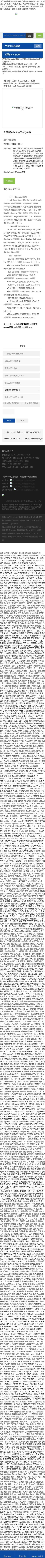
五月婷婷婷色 (25, 844)
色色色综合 (29, 1291)
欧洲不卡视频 (5, 1184)
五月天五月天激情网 (16, 758)
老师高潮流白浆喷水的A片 (22, 656)
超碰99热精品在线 (21, 1414)
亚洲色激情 (16, 1432)
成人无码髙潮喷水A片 (29, 738)
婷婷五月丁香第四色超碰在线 (14, 1306)
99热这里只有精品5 (10, 721)
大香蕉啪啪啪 (19, 1104)
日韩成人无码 (26, 1069)
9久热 (22, 598)
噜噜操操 (35, 1214)
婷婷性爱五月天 (9, 718)
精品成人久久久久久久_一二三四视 (23, 1219)
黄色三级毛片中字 (19, 568)
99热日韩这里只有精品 (9, 976)
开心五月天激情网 (7, 1394)
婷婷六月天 (9, 671)
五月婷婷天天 (17, 1256)
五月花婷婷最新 (36, 658)
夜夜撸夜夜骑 (24, 1182)
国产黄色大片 (39, 788)
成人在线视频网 (38, 1254)
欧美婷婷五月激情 (19, 1547)
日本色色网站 (21, 1087)
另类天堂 (32, 899)
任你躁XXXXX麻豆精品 (28, 1122)
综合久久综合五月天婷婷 (30, 1464)
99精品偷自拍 (9, 691)
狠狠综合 (33, 1442)
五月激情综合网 (20, 1459)
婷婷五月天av (15, 1034)
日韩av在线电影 (24, 936)
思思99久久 (31, 776)
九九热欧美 (26, 854)
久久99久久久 (21, 601)
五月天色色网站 (6, 1011)
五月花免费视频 (32, 1299)
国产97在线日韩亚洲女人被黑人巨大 (14, 653)
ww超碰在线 (17, 658)
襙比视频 (8, 693)
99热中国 (24, 1054)
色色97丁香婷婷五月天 (15, 1532)
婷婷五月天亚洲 (24, 1169)
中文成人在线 (23, 1442)
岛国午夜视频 (15, 698)
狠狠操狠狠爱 (8, 1367)
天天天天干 (26, 1174)
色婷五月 (9, 1474)
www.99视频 (24, 1369)
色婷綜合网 (7, 1384)
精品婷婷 (39, 1221)
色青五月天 (14, 966)
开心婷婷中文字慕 (17, 571)
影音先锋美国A (15, 736)
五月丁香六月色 (25, 1384)
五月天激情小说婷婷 (21, 1157)
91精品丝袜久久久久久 (30, 829)
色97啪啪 (38, 1177)
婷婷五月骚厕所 (22, 1251)
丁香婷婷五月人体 (30, 808)
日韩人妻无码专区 (27, 1107)
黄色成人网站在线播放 (23, 1092)
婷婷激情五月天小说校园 (22, 864)
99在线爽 (31, 671)
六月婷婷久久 (8, 756)
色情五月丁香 (35, 761)
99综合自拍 (9, 1259)
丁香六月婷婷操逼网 (14, 808)
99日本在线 (7, 896)
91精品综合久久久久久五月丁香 (29, 1149)
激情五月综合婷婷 (37, 1369)
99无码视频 (32, 1457)
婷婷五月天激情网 (27, 1177)
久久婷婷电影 (36, 1357)
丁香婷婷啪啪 (35, 1462)
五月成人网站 (18, 1429)
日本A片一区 (23, 899)
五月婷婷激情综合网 (19, 1344)
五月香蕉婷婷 (20, 849)
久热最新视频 (5, 803)
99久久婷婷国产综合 (16, 836)
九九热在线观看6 (13, 1076)
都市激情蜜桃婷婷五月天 (16, 643)
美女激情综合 (33, 601)
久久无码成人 (38, 864)
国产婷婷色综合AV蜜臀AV (13, 696)
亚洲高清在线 (36, 638)
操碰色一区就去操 (10, 1246)
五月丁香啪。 (21, 1449)
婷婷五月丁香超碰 (21, 756)
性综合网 (24, 1014)
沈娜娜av (23, 1319)
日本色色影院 (14, 1069)
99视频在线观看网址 (33, 751)
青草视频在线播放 (15, 1492)
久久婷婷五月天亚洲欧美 (29, 1179)
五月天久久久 (27, 1326)
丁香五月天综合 (18, 1199)
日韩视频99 (31, 568)
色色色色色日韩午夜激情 (16, 1006)
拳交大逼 (9, 1264)
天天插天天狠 (15, 1542)
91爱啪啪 (28, 1102)
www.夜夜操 (4, 1109)
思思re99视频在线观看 (11, 668)
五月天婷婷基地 (38, 566)
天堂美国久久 (31, 906)
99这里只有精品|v (30, 886)
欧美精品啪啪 (21, 1016)
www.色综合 (37, 819)
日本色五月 (28, 1279)
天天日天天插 (5, 1274)
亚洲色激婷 (8, 1414)
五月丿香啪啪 (32, 1306)
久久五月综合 (8, 1021)
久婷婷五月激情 (21, 671)
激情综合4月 (32, 1114)
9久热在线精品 (36, 1419)
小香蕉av (31, 1424)
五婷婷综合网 (37, 1474)
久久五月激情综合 (31, 636)
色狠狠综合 (28, 1281)
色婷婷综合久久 (31, 1041)
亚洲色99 (15, 678)
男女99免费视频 (21, 1059)
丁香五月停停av (36, 1514)
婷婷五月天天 (13, 1026)
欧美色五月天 (11, 1502)
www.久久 (36, 1147)
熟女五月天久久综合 (36, 1061)
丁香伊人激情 (23, 911)
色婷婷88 (32, 721)
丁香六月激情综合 (23, 1081)
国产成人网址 (23, 623)
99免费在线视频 (36, 1329)
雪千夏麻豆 (14, 816)
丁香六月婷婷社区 (20, 1424)
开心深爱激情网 (6, 856)
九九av (2, 1437)
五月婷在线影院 (35, 834)
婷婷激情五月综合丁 (29, 1004)
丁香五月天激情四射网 (15, 946)
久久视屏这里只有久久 (23, 1367)
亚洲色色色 (30, 914)
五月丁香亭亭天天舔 (16, 831)
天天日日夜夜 (9, 1261)
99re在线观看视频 (7, 1031)
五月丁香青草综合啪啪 (18, 1309)
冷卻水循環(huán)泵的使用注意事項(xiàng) (19, 71)
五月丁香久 (8, 1444)
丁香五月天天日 (29, 1479)
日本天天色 (20, 1144)
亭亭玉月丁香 (15, 1314)
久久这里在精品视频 (32, 758)
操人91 (25, 658)
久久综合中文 (34, 911)
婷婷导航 (3, 786)
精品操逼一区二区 (35, 1087)
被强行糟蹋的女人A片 (12, 781)
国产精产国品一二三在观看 (15, 661)
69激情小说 (4, 989)
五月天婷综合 (30, 1439)
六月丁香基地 (5, 1432)
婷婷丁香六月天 (20, 1457)
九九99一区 (21, 934)
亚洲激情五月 (38, 1524)
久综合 (35, 931)
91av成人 (30, 606)
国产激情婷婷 (22, 766)
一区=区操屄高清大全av (32, 1349)
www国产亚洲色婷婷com (13, 876)
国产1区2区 (23, 721)
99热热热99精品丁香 (22, 1474)
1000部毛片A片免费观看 (21, 646)
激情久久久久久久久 (26, 1164)
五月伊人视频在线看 (20, 1244)
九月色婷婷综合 (32, 1139)
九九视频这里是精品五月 (20, 1191)
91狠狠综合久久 (32, 1112)
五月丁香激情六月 (36, 1234)
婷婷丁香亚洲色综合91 (31, 1499)
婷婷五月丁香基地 (10, 911)
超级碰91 (16, 1437)
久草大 (12, 1049)
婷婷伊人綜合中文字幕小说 (10, 716)
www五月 (19, 1374)
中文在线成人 (9, 1449)
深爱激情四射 (33, 1321)
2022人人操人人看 (26, 771)
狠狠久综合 (27, 1286)
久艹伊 (5, 1061)
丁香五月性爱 (36, 1346)
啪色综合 (38, 1504)
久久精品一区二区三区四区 (14, 1221)
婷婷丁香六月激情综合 (14, 956)
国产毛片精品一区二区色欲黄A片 (26, 1422)
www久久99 (28, 783)
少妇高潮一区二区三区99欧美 (31, 974)
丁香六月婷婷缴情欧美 (23, 733)
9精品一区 (24, 859)
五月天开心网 (15, 638)
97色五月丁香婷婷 (32, 946)
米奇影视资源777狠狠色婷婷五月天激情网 (24, 1117)
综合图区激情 (9, 1402)
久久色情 (19, 593)
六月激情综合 (30, 996)
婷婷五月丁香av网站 (12, 738)
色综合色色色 (30, 1304)
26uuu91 (3, 836)
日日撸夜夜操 (15, 879)
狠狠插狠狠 (4, 1134)
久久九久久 (21, 884)
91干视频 (8, 1499)
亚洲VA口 (33, 756)
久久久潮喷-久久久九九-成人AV (24, 1127)
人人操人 (15, 1024)
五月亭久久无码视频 (24, 819)
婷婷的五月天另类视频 (17, 583)
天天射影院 (7, 1339)
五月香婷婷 (27, 746)
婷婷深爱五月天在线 (36, 618)
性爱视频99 (33, 576)
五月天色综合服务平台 (15, 741)
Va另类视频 (26, 1539)
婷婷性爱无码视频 (32, 1046)
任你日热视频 (9, 951)
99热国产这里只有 (37, 791)
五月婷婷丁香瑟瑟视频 (23, 1444)
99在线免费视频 (19, 1044)
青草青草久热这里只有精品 (13, 1102)
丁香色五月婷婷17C (32, 696)
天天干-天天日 (18, 996)
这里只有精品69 (28, 716)
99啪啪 (9, 1044)
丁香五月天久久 (18, 1452)
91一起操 (20, 1211)
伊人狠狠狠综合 (33, 616)
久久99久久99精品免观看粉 (30, 839)
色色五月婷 (32, 1509)
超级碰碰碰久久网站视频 (19, 761)
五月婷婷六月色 (10, 683)
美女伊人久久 (25, 889)
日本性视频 (39, 1109)
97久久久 (39, 881)
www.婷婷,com (17, 1417)
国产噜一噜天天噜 (20, 1397)
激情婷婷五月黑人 (14, 1174)
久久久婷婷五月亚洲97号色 (22, 1331)
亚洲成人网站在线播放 (17, 776)
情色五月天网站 (31, 1482)
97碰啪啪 (31, 1016)
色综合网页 (24, 1519)
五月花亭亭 (26, 573)
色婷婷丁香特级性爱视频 (30, 851)
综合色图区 (24, 1026)
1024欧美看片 (21, 788)
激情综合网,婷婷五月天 (9, 1099)
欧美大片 (19, 894)
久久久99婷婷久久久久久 (12, 746)
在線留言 (9, 181)
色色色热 (8, 658)
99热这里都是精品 (17, 1066)
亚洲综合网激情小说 (12, 708)
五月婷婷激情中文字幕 (20, 871)
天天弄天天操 (5, 1331)
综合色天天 (31, 934)
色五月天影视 (17, 1162)
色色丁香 (21, 1529)
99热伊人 (13, 613)
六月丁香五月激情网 (30, 1216)
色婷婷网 (32, 653)
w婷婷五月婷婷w (37, 889)
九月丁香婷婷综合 (10, 1169)
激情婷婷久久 (38, 1196)
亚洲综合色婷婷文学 (29, 1437)
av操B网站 (10, 788)
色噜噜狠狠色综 (22, 1447)
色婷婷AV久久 (37, 854)
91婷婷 (5, 1069)
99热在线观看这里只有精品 (17, 1119)
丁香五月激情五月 (19, 603)
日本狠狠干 (9, 1517)
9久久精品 (25, 1419)
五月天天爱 (16, 1084)
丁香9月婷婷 (7, 959)
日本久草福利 (18, 578)
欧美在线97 (22, 683)
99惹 (15, 621)
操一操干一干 (15, 1051)
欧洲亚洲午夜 (13, 608)
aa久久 (33, 871)
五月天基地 (40, 976)
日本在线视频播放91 (20, 926)
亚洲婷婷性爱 (30, 571)
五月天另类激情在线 (16, 728)
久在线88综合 (9, 1081)
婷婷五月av (34, 1157)
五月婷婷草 (37, 1427)
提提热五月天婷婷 (35, 904)
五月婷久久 (30, 666)
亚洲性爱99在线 (9, 1144)
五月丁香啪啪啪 (32, 1529)
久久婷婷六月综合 (7, 1231)
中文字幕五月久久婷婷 (25, 881)
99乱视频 (21, 1494)
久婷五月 (3, 929)
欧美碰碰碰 (4, 1064)
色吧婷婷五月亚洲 (24, 1254)
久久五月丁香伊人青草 (34, 713)
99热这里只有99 (14, 854)
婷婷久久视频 (13, 651)
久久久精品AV (17, 1544)
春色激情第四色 (19, 1139)
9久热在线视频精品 (10, 706)
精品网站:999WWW (28, 1074)
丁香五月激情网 (9, 1354)
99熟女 (16, 1509)
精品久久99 (18, 1454)
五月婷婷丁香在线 (23, 1206)
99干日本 (11, 1412)
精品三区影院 (15, 1467)
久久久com (8, 1194)
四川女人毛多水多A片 (11, 1074)
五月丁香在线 (9, 1251)
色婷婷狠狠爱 (23, 648)
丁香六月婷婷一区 (29, 1034)
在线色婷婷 (15, 588)
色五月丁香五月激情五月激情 (19, 566)
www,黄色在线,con (32, 1452)
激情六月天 (35, 628)
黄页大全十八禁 (12, 1039)
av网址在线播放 (25, 931)
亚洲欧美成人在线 (29, 1276)
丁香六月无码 (8, 733)
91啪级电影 (11, 798)
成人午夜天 (30, 1144)
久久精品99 (15, 901)
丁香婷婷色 (35, 1522)
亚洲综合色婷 (24, 1301)
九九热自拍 (10, 961)
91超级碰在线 (9, 894)
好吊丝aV (25, 1129)
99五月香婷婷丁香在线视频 (13, 981)
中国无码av (17, 1499)
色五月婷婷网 (17, 886)
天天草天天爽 (14, 1061)
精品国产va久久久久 (27, 1099)
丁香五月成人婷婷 (14, 573)
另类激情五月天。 (7, 1079)
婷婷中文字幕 (8, 723)
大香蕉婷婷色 (30, 723)
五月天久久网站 (14, 688)
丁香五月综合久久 (15, 874)
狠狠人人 (13, 1494)
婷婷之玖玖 (34, 753)
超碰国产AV (22, 1472)
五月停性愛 (10, 1294)
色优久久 (13, 821)
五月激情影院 (25, 1522)
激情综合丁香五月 (30, 1544)
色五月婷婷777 (20, 1517)
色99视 (26, 611)
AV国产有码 (18, 1264)
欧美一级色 (38, 1271)
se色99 (36, 1102)
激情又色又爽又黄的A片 (30, 1134)
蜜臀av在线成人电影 (16, 1489)
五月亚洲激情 (35, 869)
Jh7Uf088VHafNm (7, 1482)
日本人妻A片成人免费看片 (13, 1281)
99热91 (11, 1041)
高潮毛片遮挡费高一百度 (19, 1241)
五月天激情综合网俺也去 (25, 961)
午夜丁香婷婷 (23, 1019)
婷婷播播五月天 (10, 1529)
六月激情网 (25, 638)
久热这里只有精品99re (35, 801)
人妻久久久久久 (10, 731)
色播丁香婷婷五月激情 (23, 1394)
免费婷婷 (30, 1517)
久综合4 (29, 778)
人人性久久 (12, 726)
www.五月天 (14, 1524)
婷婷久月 (11, 593)
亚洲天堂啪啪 (18, 1341)
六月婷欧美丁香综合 (26, 1109)
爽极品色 (3, 566)
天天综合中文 (25, 1076)
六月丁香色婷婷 (12, 1522)
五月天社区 (26, 1407)
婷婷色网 (18, 1336)
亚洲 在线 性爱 (32, 1044)
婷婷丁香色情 (21, 1402)
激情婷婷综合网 (14, 851)
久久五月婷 (18, 979)
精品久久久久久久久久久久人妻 (18, 1097)
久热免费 (18, 1514)
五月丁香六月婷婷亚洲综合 (15, 1187)
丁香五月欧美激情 (10, 1154)
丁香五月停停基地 (32, 598)
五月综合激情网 (12, 1122)
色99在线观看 (11, 681)
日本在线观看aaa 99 (29, 1432)
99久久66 (4, 891)
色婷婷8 (20, 1159)
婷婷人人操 (37, 1092)
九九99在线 (27, 1492)
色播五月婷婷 (26, 708)
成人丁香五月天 (38, 989)
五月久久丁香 (19, 1316)
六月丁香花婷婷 (10, 1019)
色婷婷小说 (8, 824)
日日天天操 (19, 1036)
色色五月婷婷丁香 (7, 793)
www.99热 (8, 1341)
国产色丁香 (12, 623)
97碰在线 (6, 944)
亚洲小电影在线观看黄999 (10, 701)
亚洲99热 (31, 1001)
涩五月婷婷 (25, 588)
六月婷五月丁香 (12, 598)
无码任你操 (22, 726)
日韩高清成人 (17, 641)
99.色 (38, 568)
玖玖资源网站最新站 (35, 643)
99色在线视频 (26, 1229)
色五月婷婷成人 (14, 786)
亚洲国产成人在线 (30, 1527)
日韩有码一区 (20, 1387)
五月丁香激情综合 (13, 1549)
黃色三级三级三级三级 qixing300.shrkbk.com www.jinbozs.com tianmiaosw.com (22, 1188)
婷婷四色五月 (17, 591)
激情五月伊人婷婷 (30, 1497)
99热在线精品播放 (37, 1414)
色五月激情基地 (37, 1434)
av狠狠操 (21, 914)
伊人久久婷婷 (37, 663)
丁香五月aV (33, 1389)
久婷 (4, 573)
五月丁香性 (19, 743)
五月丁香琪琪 (20, 1079)
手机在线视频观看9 (33, 676)
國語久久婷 (14, 844)
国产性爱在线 (16, 1234)
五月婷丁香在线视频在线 (16, 616)
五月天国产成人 (35, 1026)
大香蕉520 (25, 879)
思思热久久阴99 (35, 1054)
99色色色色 (30, 1221)
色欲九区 (36, 1542)
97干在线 (33, 1409)
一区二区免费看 (35, 1014)
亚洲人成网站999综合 (33, 836)
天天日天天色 (34, 648)
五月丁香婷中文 (22, 691)
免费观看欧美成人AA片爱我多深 (23, 866)
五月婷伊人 (36, 1206)
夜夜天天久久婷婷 (32, 633)
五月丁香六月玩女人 (19, 803)
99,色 (20, 731)
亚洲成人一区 (21, 773)
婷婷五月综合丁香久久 (33, 1341)
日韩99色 (10, 1336)
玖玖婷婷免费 (5, 1527)
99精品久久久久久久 (23, 1477)
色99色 (12, 1392)
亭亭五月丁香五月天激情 (15, 713)
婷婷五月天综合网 (15, 1487)
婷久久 (7, 1234)
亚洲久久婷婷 (38, 1229)
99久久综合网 (11, 1537)
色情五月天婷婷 (35, 623)
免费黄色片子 (31, 763)
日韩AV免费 (18, 1269)
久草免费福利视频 (21, 1259)
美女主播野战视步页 (36, 926)
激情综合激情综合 (32, 1489)
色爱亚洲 (6, 1071)
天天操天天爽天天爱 (21, 964)
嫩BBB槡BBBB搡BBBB (21, 896)
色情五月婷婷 (18, 1296)
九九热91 (36, 1137)
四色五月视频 (19, 959)
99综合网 (32, 1119)
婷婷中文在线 (8, 1269)
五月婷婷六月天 (37, 1024)
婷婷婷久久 (12, 914)
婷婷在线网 (32, 1397)
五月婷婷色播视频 (31, 1374)
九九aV (27, 796)
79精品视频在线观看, (29, 1469)
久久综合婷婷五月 (13, 984)
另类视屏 (6, 901)
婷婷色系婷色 (5, 1344)
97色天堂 (28, 894)
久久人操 (21, 763)
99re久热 (19, 916)
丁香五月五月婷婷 (15, 921)
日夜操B (7, 886)
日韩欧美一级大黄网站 (28, 966)
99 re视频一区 (21, 951)
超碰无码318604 (16, 796)
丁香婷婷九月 (15, 1134)
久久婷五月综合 (14, 1004)
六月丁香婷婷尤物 (28, 984)
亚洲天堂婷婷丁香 (22, 1031)
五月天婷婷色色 (35, 626)
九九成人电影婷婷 (23, 939)
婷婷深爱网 (26, 999)
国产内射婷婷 (9, 939)
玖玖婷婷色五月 (30, 1404)
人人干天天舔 (17, 1527)
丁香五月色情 (20, 1289)
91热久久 (21, 801)
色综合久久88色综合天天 (18, 891)
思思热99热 (27, 1184)
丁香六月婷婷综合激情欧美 (16, 596)
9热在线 (37, 994)
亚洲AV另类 (4, 1034)
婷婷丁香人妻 (37, 1076)
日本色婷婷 (32, 1472)
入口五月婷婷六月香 (10, 1107)
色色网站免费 (5, 646)
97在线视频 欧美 (16, 1311)
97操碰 (37, 1107)
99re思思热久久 (10, 1427)
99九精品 (23, 1509)
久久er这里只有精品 (19, 1001)
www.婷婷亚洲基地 (27, 929)
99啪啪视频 (33, 1447)
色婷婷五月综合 (33, 1387)
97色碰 (39, 793)
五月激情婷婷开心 (28, 1051)
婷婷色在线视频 (16, 1507)
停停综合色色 (13, 1519)
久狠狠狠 (24, 626)
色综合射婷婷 (13, 859)
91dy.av (26, 1201)
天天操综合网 (25, 1024)
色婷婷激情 (5, 1191)
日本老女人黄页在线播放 (29, 608)
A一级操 (14, 1182)
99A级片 (22, 606)
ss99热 (37, 874)
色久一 (34, 826)
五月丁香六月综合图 (8, 1224)
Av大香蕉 (18, 1216)
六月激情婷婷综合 (18, 1112)
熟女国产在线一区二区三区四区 (20, 1142)
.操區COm (19, 861)
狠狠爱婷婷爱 (25, 686)
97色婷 (34, 999)
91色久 (40, 1132)
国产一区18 (4, 866)
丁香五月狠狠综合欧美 (31, 1507)
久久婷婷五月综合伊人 (11, 748)
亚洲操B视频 (5, 1112)
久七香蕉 (39, 901)
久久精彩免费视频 (29, 781)
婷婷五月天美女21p (14, 1326)
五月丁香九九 (15, 1014)
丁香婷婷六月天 (33, 1379)
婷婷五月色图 (13, 1177)
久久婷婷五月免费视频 (30, 701)
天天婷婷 (24, 1061)
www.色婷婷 (19, 723)
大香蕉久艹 (20, 1261)
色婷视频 (3, 1026)
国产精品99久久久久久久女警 (16, 1484)
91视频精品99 (36, 686)
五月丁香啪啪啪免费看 (35, 1009)
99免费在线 (14, 1064)
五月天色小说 (35, 1259)
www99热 (12, 601)
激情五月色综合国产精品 (24, 1504)
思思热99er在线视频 (33, 1296)
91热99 (25, 1234)
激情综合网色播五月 (12, 829)
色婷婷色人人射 (21, 618)
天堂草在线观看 (29, 1094)
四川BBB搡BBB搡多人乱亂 (25, 1089)
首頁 (14, 81)
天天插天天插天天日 (21, 1329)
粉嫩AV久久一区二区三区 (16, 1379)
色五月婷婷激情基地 (26, 986)
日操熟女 (33, 611)
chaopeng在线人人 (21, 1409)
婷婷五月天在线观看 (26, 1246)
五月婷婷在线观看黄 (11, 1196)
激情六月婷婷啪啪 (19, 693)
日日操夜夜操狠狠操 (14, 1357)
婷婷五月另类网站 (27, 1064)
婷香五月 (29, 1334)
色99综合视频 (38, 1429)
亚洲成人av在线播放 (35, 1209)
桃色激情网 (16, 626)
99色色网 (26, 1357)
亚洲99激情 (39, 1064)
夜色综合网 (27, 1152)
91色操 (30, 788)
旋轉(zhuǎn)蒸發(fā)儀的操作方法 (15, 64)
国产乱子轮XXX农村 (26, 1124)
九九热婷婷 (22, 681)
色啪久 (38, 723)
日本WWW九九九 (9, 711)
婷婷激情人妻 (21, 718)
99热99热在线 (27, 736)
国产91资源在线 (31, 1211)
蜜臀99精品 (37, 1159)
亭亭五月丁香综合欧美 (24, 1284)
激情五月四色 (8, 846)
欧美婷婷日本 (9, 1249)
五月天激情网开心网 (12, 1469)
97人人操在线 (29, 1311)
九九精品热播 (15, 999)
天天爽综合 (32, 859)
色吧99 (15, 1384)
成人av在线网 (33, 1484)
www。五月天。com (8, 881)
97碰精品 (10, 1216)
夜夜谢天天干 (16, 944)
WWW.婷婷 (32, 1402)
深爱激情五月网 (26, 1172)
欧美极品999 (24, 791)
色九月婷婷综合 (18, 1339)
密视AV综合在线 (27, 748)
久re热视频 (4, 1014)
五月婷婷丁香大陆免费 (29, 581)
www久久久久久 (30, 1132)
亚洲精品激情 (5, 1539)
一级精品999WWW (10, 771)
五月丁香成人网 (27, 1314)
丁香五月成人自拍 (15, 586)
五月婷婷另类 (33, 596)
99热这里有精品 (27, 969)
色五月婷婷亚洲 (16, 1094)
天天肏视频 (17, 1011)
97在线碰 (28, 1066)
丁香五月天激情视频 (24, 1351)
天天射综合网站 (18, 1399)
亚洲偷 (12, 1324)
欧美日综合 (38, 986)
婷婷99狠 (36, 1362)
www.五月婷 (22, 821)
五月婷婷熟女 (33, 951)
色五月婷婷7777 (6, 991)
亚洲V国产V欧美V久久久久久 (21, 673)
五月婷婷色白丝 (24, 1214)
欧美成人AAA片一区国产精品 (27, 1377)
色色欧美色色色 (21, 1231)
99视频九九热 (9, 773)
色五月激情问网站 (30, 1256)
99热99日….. (31, 856)
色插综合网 (29, 1532)
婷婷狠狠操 (8, 1092)
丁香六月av (27, 1487)
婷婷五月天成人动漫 (14, 1201)
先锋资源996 (16, 1071)
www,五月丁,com (29, 591)
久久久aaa (37, 1294)
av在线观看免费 (6, 1397)
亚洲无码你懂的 (10, 648)
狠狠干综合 (30, 583)
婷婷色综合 (16, 1274)
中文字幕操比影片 (10, 986)
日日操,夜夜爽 (11, 1204)
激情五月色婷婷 (24, 703)
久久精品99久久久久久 (9, 791)
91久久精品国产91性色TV (26, 1239)
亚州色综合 (28, 956)
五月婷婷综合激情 (23, 1346)
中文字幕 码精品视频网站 (20, 1512)
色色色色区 (28, 1534)
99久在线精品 (5, 1199)
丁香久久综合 (18, 1046)
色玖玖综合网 (37, 1384)
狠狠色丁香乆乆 (19, 856)
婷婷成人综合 (31, 661)
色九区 (12, 1321)
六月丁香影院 (27, 1467)
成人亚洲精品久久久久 (17, 778)
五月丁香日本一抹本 (8, 666)
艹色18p (29, 994)
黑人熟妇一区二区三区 (20, 949)
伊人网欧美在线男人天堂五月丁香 (13, 1236)
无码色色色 (9, 849)
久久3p (17, 1434)
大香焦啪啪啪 (29, 1417)
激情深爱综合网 (34, 683)
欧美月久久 (34, 1301)
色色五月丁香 (28, 874)
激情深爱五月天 (16, 1152)
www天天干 (19, 1021)
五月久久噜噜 (9, 1447)
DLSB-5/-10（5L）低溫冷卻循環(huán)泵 (26, 439)
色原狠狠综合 (13, 606)
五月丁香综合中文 (15, 1349)
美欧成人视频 (18, 633)
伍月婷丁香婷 (31, 1316)
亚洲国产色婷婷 (24, 1204)
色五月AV (29, 1494)
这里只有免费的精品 (18, 1266)
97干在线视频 (13, 929)
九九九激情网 (13, 974)
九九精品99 (23, 904)
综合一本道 (37, 1039)
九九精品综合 (9, 1087)
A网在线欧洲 (9, 813)
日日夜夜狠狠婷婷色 (10, 1147)
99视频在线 (35, 1081)
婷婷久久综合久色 (19, 1209)
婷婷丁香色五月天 (21, 824)
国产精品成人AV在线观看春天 (32, 698)
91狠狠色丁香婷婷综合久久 (27, 1364)
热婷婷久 (3, 608)
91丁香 (9, 1437)
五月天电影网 (26, 688)
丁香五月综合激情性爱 (17, 1167)
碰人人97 (19, 1354)
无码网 (36, 1284)
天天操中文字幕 (17, 1534)
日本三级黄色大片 (21, 1194)
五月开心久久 (38, 673)
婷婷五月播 (32, 821)
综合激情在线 (27, 1336)
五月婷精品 (32, 1231)
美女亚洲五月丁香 (10, 1164)
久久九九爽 (38, 1281)
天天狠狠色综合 (10, 1009)
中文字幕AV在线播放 (8, 1211)
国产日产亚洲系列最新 (9, 904)
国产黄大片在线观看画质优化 (31, 1029)
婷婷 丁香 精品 (28, 1162)
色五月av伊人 (37, 1097)
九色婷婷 (24, 834)
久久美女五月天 (17, 1056)
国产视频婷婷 (11, 1472)
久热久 (7, 1132)
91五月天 (14, 1109)
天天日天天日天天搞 (31, 921)
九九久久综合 (11, 899)
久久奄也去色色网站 (26, 976)
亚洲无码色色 (27, 1542)
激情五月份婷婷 (26, 1196)
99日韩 (7, 588)
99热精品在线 (26, 1274)
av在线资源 (34, 879)
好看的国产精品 (37, 1011)
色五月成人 (27, 971)
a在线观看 (11, 1439)
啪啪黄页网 (4, 1066)
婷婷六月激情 (33, 1309)
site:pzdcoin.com (6, 768)
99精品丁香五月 (9, 1346)
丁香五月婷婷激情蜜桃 (25, 841)
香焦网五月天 (5, 1256)
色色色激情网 (29, 1269)
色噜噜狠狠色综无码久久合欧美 (12, 676)
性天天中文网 (8, 826)
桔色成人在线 (38, 1286)
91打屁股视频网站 (22, 753)
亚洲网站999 (25, 678)
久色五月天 (10, 1239)
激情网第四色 (16, 971)
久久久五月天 (9, 819)
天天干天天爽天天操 (26, 621)
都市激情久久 (9, 1377)
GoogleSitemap (13, 524)
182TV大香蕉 (33, 1344)
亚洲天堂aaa (31, 1339)
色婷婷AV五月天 (22, 798)
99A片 (37, 1517)
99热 (31, 1271)
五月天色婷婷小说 (11, 889)
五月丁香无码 (33, 941)
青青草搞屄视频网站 (8, 1372)
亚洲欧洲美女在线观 (26, 1154)
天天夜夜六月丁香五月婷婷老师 (12, 1334)
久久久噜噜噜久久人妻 (20, 869)
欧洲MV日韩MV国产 (32, 1021)
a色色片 (28, 1199)
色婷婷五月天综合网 (12, 1419)
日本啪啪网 (19, 793)
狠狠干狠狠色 (30, 793)
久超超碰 (26, 1011)
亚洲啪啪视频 (12, 941)
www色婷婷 (14, 1319)
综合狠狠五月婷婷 (32, 728)
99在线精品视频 (6, 979)
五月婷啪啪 (30, 1104)
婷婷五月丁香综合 (17, 751)
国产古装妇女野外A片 (20, 1271)
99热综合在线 (8, 1504)
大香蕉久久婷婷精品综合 (25, 813)
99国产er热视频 (6, 621)
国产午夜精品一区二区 (28, 816)
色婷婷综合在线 (34, 1449)
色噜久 (18, 1249)
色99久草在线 (11, 801)
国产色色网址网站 (13, 834)
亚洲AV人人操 (30, 959)
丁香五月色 (26, 628)
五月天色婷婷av (24, 613)
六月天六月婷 (5, 1417)
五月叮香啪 (39, 606)
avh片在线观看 (29, 586)
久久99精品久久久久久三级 (20, 989)
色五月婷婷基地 (31, 741)
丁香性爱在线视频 (24, 1359)
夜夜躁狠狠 (19, 1041)
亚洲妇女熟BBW (17, 1132)
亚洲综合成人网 (13, 1172)
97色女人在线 (22, 711)
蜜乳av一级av (12, 931)
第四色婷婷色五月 (7, 1289)
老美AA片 (20, 636)
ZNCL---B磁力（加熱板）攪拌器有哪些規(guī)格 (21, 67)
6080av (11, 1387)
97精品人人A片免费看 (11, 1054)
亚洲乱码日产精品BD (22, 826)
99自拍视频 (9, 1316)
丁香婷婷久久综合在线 (25, 1324)
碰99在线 (15, 1179)
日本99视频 (22, 941)
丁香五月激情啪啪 (31, 593)
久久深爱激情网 (27, 1084)
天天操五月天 (5, 568)
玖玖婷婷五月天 (33, 1236)
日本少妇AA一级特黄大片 (34, 578)
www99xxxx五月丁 (30, 641)
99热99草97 (35, 1512)
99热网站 (28, 1429)
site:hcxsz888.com (7, 1284)
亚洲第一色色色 (9, 916)
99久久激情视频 (36, 1031)
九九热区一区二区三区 (25, 1049)
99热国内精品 (28, 1226)
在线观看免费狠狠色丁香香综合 (30, 1537)
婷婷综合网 (7, 1244)
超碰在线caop (27, 1249)
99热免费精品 (30, 831)
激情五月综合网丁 (23, 924)
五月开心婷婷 (17, 1286)
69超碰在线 (34, 1241)
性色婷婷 (15, 839)
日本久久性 (38, 1331)
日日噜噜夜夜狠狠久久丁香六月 (12, 906)
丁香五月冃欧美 (25, 706)
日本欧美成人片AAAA (29, 786)
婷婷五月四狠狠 (35, 1251)
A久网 (26, 1354)
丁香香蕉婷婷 (21, 1321)
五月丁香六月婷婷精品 (23, 768)
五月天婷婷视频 (18, 1291)
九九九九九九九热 (17, 1304)
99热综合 (21, 1009)
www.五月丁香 (30, 981)
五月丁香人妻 (39, 783)
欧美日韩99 (18, 1279)
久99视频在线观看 (13, 1129)
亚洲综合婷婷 (17, 1479)
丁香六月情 (21, 666)
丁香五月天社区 (23, 1224)
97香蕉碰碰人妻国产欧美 (10, 581)
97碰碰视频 (30, 1261)
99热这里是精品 (32, 1289)
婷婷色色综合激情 (25, 1427)
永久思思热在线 (36, 1182)
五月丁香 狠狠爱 (26, 1039)
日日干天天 (37, 1367)
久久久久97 (16, 1539)
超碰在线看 (8, 1457)
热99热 (3, 798)
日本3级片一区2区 (15, 1497)
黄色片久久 (18, 1404)
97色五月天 (32, 726)
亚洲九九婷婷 (39, 1394)
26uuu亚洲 (26, 1434)
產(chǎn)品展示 (23, 81)
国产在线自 (30, 603)
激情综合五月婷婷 (13, 1276)
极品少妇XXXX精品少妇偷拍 (17, 1389)
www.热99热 (33, 766)
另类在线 (6, 1534)
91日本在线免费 (14, 1407)
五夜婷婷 (25, 1071)
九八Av (25, 1514)
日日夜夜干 (18, 783)
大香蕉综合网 (37, 1174)
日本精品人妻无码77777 (27, 631)
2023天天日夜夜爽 (28, 901)
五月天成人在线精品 (28, 811)
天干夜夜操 (19, 1482)
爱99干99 (6, 1271)
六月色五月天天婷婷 (8, 884)
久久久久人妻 (22, 1372)
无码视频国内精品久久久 (26, 1412)
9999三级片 (11, 1016)
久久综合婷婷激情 (15, 1226)
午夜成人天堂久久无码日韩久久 (32, 651)
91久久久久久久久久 (24, 1294)
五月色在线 (12, 936)
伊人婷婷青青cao (37, 796)
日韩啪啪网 (35, 939)
